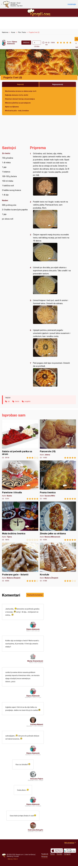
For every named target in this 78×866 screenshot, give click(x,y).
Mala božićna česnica (20, 521)
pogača (27, 401)
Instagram (67, 854)
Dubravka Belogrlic (35, 830)
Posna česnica (58, 480)
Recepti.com (39, 13)
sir (9, 401)
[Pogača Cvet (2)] (52, 186)
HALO (15, 859)
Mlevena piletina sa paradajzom (18, 103)
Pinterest (44, 857)
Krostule (58, 562)
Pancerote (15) (58, 439)
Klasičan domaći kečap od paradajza (20, 99)
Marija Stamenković (35, 661)
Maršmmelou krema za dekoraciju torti (20, 91)
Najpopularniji (57, 84)
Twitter (52, 854)
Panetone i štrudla (20, 480)
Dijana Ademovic (12, 43)
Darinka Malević (36, 724)
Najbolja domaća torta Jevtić (16, 95)
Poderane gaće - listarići (20, 562)
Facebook (44, 854)
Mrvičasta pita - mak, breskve (17, 110)
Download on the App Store (57, 850)
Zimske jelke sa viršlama (58, 521)
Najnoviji (20, 84)
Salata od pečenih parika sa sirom (20, 439)
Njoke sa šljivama (12, 107)
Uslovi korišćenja (30, 854)
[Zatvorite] (1, 4)
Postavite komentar (35, 595)
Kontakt (16, 856)
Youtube (59, 854)
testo (17, 401)
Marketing (10, 856)
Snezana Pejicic (36, 779)
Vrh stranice (69, 843)
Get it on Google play (70, 850)
